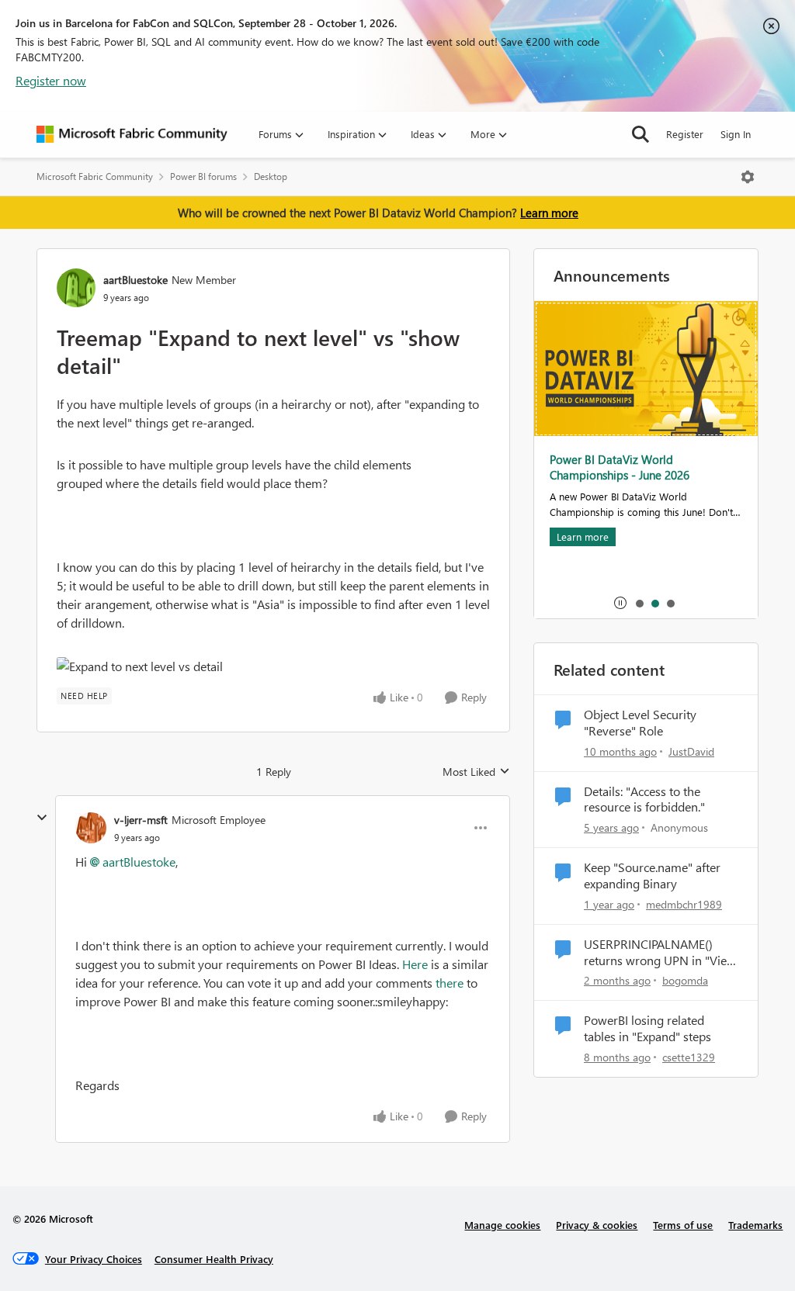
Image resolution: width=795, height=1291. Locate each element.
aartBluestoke (135, 279)
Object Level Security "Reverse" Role (640, 723)
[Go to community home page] (131, 134)
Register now (51, 80)
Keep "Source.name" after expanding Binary (652, 875)
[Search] (640, 134)
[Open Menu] (748, 177)
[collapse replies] (42, 817)
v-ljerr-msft (141, 819)
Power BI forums (203, 176)
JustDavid (691, 751)
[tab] (639, 603)
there (449, 982)
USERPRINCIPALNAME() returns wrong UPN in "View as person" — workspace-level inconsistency (660, 952)
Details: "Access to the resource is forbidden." (644, 799)
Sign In (735, 133)
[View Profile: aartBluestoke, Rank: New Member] (76, 287)
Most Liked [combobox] (476, 772)
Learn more (549, 212)
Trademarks (755, 1224)
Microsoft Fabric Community (94, 176)
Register (684, 133)
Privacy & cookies (596, 1224)
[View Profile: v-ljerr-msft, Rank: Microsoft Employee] (90, 827)
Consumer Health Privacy (213, 1258)
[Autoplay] (620, 603)
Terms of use (683, 1224)
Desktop (270, 176)
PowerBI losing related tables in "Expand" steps (647, 1028)
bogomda (685, 980)
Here (415, 964)
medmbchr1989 (684, 904)
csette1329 (688, 1057)
